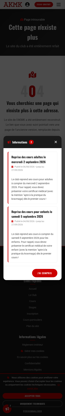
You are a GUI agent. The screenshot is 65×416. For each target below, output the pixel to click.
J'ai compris (45, 273)
